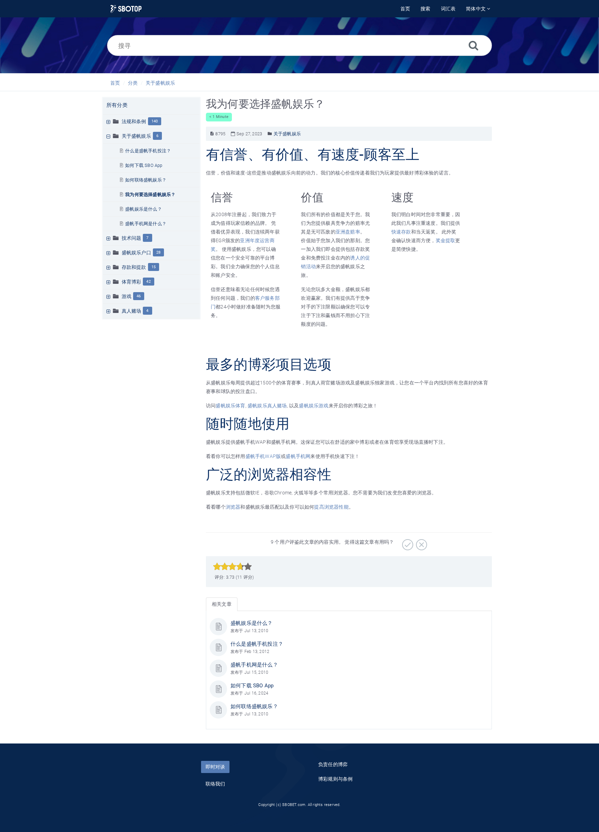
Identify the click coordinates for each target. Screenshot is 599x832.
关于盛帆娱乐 (160, 83)
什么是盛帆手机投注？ (148, 150)
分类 (133, 83)
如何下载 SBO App (143, 165)
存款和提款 (134, 267)
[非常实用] (406, 542)
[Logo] (126, 9)
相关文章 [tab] (222, 604)
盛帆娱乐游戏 (313, 405)
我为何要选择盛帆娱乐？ (150, 194)
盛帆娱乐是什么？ (143, 209)
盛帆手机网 (298, 456)
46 (139, 296)
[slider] (232, 566)
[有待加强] (420, 542)
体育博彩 (131, 282)
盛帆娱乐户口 (136, 252)
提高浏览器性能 (331, 507)
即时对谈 (215, 767)
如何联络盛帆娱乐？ (145, 179)
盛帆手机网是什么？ (145, 223)
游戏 (126, 296)
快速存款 (401, 232)
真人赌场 (131, 311)
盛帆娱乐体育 (230, 405)
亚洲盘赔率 (348, 232)
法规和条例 (134, 121)
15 (153, 267)
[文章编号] (212, 133)
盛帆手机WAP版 (263, 456)
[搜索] (473, 45)
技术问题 (131, 238)
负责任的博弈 (333, 764)
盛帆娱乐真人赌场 (267, 405)
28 (158, 252)
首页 (115, 83)
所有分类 (117, 105)
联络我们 (215, 784)
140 (154, 121)
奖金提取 (445, 240)
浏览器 (233, 507)
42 (148, 281)
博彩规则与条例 (335, 779)
